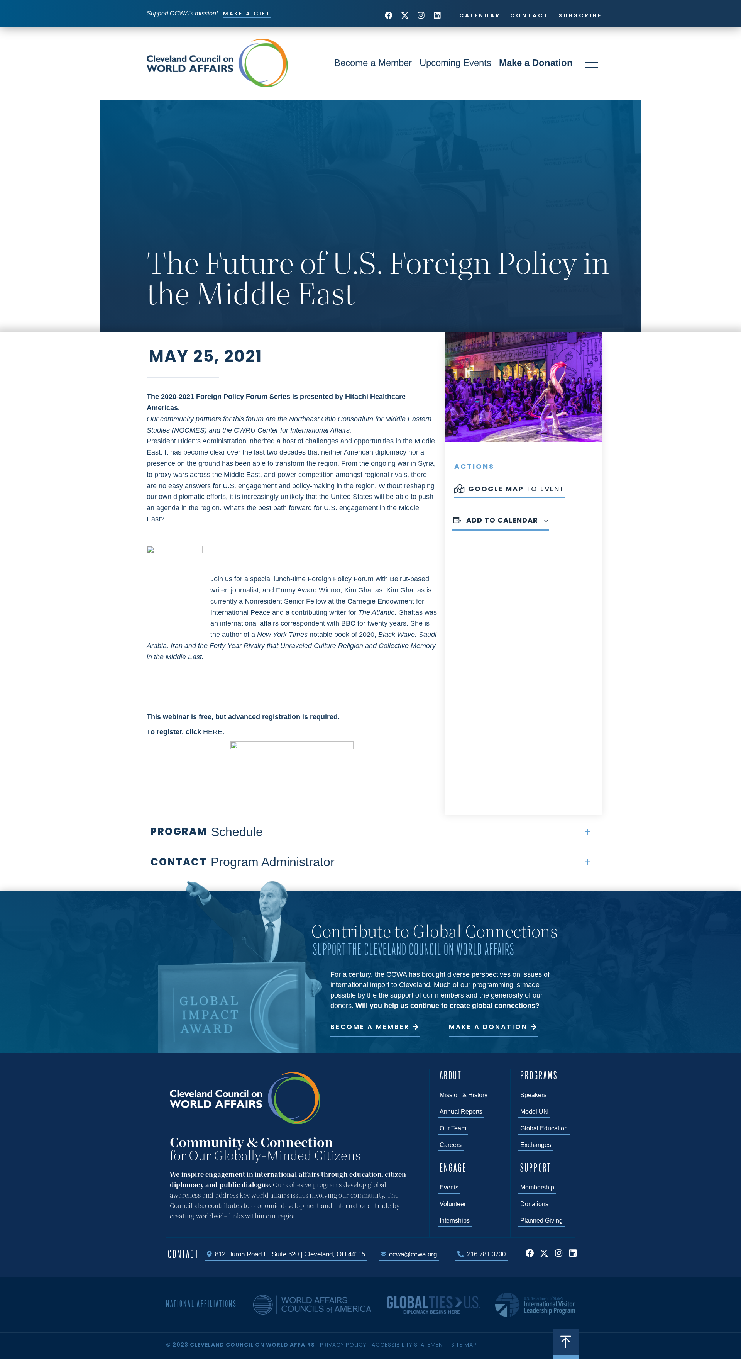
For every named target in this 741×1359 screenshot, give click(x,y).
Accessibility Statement (409, 1345)
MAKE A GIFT (247, 13)
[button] (388, 15)
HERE (212, 732)
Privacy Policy (343, 1345)
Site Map (464, 1345)
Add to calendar (502, 520)
